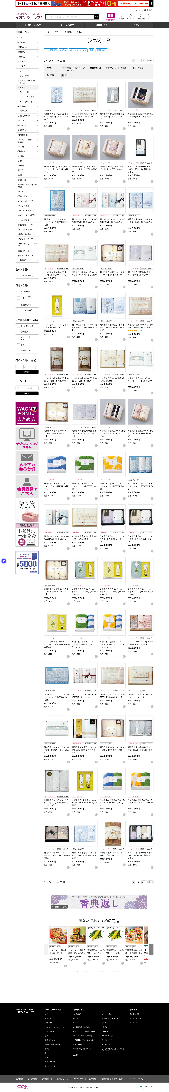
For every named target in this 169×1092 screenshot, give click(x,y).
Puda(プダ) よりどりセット (82, 1049)
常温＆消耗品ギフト (26, 234)
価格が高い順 (110, 68)
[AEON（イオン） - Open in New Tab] (22, 1087)
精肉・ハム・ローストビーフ (54, 1027)
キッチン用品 (23, 206)
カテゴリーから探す (32, 25)
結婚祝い (22, 125)
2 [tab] (81, 971)
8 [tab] (100, 971)
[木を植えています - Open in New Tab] (146, 1087)
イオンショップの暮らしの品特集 (84, 1031)
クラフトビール (107, 1044)
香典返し (68, 32)
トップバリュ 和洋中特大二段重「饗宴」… (57, 952)
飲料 (21, 71)
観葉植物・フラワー (26, 225)
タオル (79, 32)
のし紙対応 (25, 291)
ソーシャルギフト (28, 310)
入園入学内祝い (24, 116)
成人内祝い (22, 121)
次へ (143, 60)
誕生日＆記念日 (24, 251)
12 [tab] (113, 971)
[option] (63, 75)
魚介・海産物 (49, 1031)
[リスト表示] (66, 75)
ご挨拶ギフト (23, 260)
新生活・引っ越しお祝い (25, 141)
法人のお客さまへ (25, 230)
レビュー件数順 (136, 68)
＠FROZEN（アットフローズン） (84, 1040)
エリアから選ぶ (107, 1014)
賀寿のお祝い (23, 135)
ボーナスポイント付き (78, 50)
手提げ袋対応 (26, 305)
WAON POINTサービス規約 (84, 1079)
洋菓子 (22, 61)
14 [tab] (119, 971)
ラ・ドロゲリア (107, 1040)
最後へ (150, 60)
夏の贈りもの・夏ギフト (110, 1018)
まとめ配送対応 (51, 50)
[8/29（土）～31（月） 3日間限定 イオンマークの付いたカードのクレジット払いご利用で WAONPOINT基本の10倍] (84, 3)
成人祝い (22, 147)
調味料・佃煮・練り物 (52, 1044)
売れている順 (80, 68)
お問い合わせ (62, 1079)
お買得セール (106, 1027)
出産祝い (22, 130)
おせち (136, 25)
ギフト (57, 32)
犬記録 (75, 1055)
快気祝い (22, 52)
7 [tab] (97, 971)
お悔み (21, 156)
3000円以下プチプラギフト (27, 245)
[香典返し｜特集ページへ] (99, 902)
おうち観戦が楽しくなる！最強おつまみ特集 (113, 1050)
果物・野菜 (48, 1023)
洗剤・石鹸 (24, 92)
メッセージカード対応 (28, 298)
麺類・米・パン (50, 1040)
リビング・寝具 (24, 211)
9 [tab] (103, 971)
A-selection (105, 1031)
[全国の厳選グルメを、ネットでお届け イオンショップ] (29, 15)
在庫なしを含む (27, 276)
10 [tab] (106, 971)
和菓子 (22, 66)
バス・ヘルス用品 (27, 97)
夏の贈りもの (101, 25)
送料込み (63, 50)
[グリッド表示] (63, 75)
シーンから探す (67, 25)
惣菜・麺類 (24, 76)
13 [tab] (116, 971)
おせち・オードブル (51, 1066)
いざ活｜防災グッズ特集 (81, 1027)
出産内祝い (22, 42)
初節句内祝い (23, 106)
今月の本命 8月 (107, 1036)
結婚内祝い (22, 47)
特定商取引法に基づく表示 (111, 1079)
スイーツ (48, 1014)
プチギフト (105, 1023)
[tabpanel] (58, 946)
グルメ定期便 (77, 1044)
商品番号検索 (134, 1014)
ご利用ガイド (47, 1079)
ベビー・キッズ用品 (26, 215)
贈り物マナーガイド (136, 1018)
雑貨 (46, 1057)
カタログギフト (26, 102)
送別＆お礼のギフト (26, 239)
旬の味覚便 (77, 1014)
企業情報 (19, 1079)
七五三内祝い (23, 111)
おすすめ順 (66, 68)
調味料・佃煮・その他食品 (28, 81)
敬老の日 (76, 1018)
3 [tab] (84, 971)
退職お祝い (22, 151)
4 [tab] (87, 971)
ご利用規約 (32, 1079)
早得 (91, 50)
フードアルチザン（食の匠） (83, 1036)
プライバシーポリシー (136, 1079)
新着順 (123, 68)
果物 (20, 161)
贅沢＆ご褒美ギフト (26, 255)
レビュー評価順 (68, 71)
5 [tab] (90, 971)
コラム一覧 (133, 1023)
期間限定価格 (101, 50)
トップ (47, 32)
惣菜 (46, 1036)
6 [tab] (93, 971)
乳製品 (47, 1049)
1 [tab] (77, 971)
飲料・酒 (48, 1018)
